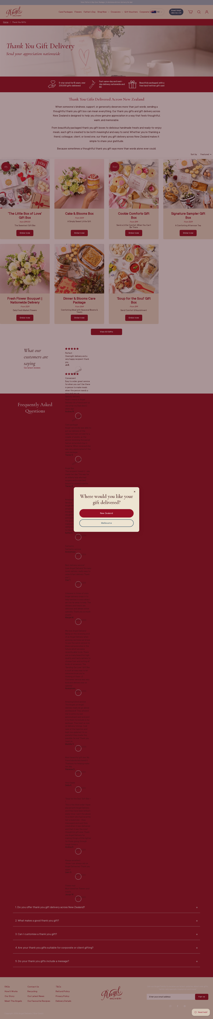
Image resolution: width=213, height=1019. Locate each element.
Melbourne (106, 523)
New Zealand (106, 513)
